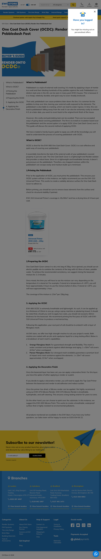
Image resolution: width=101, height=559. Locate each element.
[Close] (95, 11)
